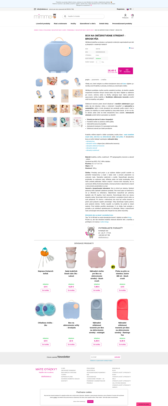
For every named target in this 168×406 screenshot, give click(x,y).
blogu (129, 217)
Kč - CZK (124, 21)
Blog (114, 370)
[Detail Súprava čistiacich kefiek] (45, 257)
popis (87, 80)
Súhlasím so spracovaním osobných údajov (101, 360)
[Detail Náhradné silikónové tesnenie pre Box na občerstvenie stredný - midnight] (96, 309)
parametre (95, 80)
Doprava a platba (67, 376)
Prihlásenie (91, 368)
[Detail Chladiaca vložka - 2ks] (45, 309)
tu (84, 401)
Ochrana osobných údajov (70, 379)
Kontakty (64, 381)
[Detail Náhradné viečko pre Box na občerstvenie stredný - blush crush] (96, 257)
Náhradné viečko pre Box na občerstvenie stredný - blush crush (97, 276)
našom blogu (105, 222)
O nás (63, 368)
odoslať (117, 357)
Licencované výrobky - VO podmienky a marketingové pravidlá (96, 381)
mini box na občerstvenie (102, 137)
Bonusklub (116, 368)
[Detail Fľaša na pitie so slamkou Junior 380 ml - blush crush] (122, 257)
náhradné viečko (91, 143)
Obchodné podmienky (68, 370)
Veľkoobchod (91, 376)
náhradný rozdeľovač (92, 150)
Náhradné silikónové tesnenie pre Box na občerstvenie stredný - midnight (96, 328)
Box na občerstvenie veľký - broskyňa (71, 325)
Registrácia (91, 370)
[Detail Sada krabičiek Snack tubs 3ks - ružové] (71, 257)
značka (103, 80)
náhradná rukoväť (91, 148)
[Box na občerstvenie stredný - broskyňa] (58, 55)
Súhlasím (90, 401)
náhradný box (90, 141)
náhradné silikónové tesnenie (95, 146)
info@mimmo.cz (103, 237)
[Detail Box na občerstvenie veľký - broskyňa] (71, 309)
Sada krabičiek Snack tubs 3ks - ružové (71, 273)
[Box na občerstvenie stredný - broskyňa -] (39, 82)
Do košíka (127, 71)
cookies (55, 397)
